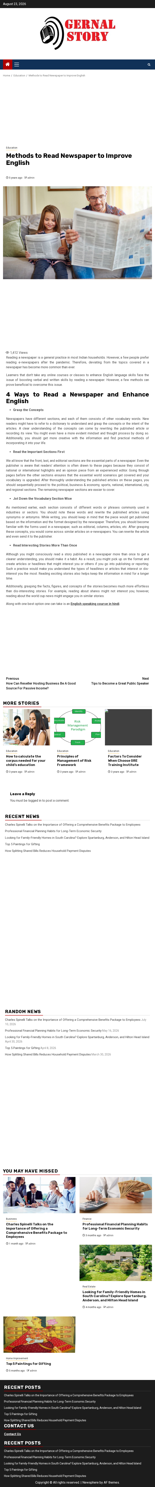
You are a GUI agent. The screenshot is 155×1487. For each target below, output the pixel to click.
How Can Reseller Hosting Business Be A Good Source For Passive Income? (41, 683)
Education (11, 147)
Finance (87, 1218)
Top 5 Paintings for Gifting (22, 844)
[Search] (149, 65)
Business (11, 1218)
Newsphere (90, 1482)
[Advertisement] (77, 112)
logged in (34, 800)
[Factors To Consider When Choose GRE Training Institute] (128, 727)
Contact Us (12, 1434)
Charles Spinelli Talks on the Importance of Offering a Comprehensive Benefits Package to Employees (72, 824)
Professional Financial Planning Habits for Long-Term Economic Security (53, 831)
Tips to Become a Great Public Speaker (120, 681)
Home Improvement (17, 1358)
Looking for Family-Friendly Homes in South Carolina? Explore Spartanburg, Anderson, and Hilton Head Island (77, 838)
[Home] (7, 65)
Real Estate (89, 1286)
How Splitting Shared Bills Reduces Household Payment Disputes (48, 851)
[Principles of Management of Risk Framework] (77, 727)
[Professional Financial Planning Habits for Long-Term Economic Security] (116, 1195)
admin (31, 177)
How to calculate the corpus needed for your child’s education (26, 760)
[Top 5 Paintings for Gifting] (39, 1334)
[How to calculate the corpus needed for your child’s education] (26, 727)
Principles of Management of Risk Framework (74, 760)
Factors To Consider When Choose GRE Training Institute (125, 760)
